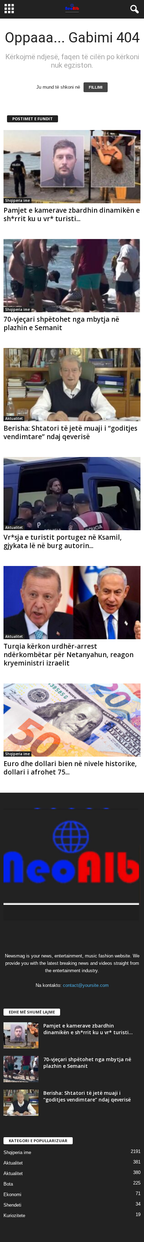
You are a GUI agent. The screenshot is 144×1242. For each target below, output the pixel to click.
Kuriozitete (14, 1215)
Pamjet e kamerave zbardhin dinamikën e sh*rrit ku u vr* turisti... (71, 214)
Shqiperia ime (17, 200)
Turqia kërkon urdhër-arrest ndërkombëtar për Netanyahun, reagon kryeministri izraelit (68, 655)
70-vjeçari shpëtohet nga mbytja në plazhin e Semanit (61, 323)
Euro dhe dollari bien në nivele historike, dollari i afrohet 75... (70, 768)
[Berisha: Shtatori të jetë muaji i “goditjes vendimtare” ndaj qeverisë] (72, 384)
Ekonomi (12, 1194)
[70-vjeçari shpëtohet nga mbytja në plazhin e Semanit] (72, 275)
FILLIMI (95, 87)
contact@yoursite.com (86, 985)
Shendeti (12, 1205)
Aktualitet (14, 418)
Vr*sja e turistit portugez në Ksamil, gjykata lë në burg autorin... (62, 541)
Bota (8, 1184)
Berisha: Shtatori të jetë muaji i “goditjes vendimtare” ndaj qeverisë (70, 432)
